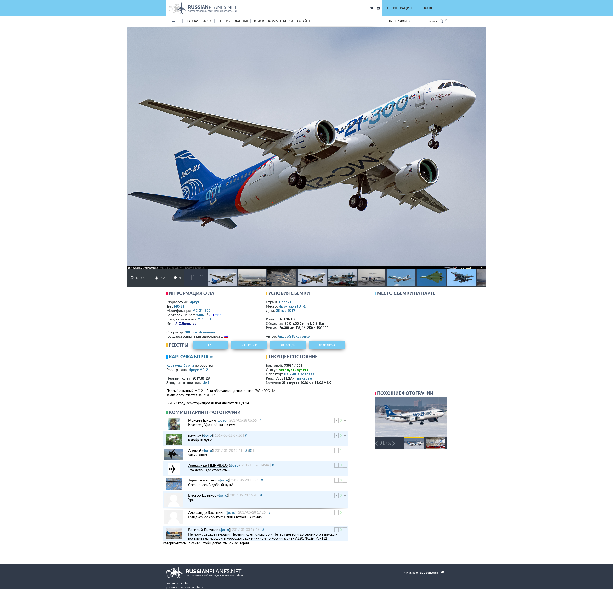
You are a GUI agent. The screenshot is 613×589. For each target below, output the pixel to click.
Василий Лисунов (203, 529)
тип (218, 315)
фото (207, 21)
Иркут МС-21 (199, 369)
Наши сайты (398, 21)
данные (242, 21)
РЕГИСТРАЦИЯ (399, 8)
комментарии (280, 21)
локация (288, 345)
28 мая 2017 (285, 310)
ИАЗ (206, 382)
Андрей (194, 450)
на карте (304, 378)
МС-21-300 (201, 310)
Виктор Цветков (202, 495)
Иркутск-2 (292, 306)
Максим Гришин (202, 420)
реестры (223, 21)
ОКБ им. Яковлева (200, 332)
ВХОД (427, 8)
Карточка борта (180, 365)
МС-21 (179, 306)
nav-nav (194, 435)
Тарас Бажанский (202, 480)
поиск (258, 21)
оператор (249, 345)
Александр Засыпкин (206, 512)
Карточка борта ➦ (191, 356)
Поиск (434, 21)
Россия (285, 302)
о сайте (304, 21)
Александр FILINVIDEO (208, 465)
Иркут (194, 302)
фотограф (327, 345)
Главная (192, 21)
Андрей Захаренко (294, 336)
